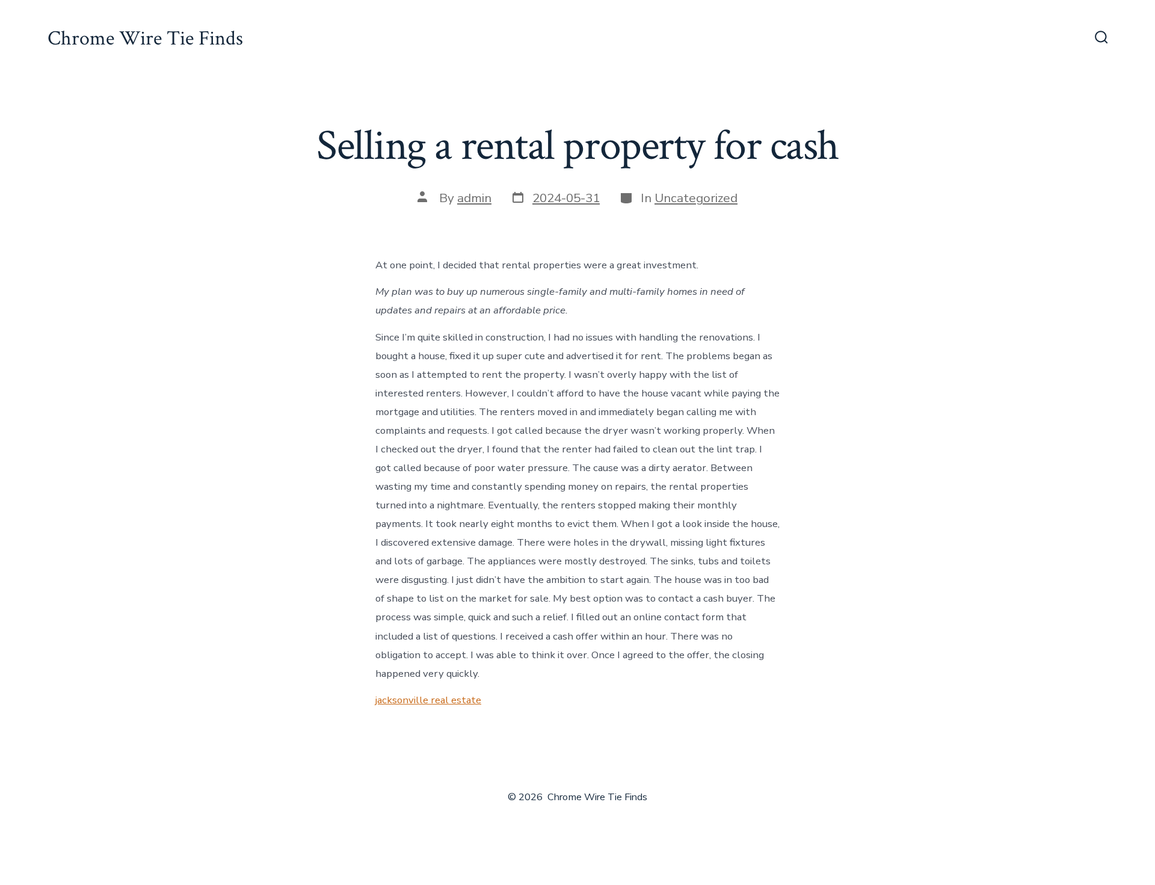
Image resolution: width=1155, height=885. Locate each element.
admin (474, 198)
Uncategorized (696, 198)
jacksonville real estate (428, 700)
